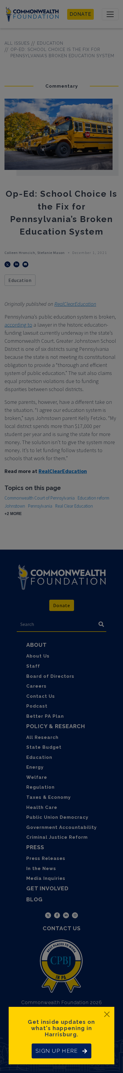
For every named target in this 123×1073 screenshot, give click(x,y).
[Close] (107, 1014)
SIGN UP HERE (57, 1051)
